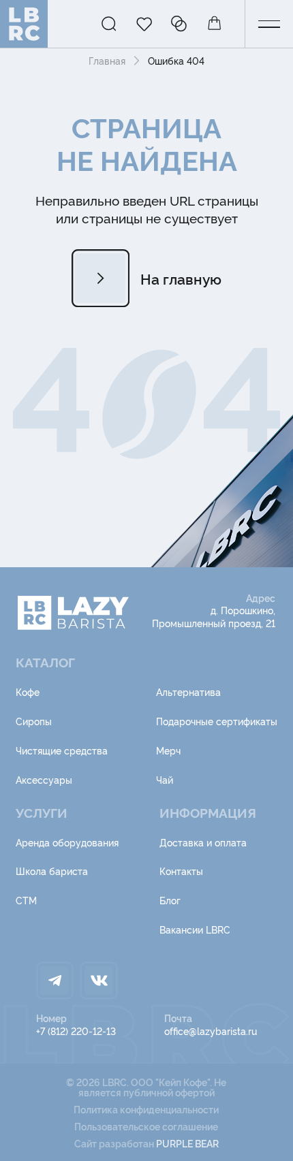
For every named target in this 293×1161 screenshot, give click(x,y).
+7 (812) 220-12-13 (76, 1030)
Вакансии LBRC (194, 929)
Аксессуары (44, 779)
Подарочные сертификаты (216, 720)
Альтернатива (188, 691)
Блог (170, 899)
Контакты (181, 870)
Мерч (168, 750)
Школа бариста (52, 870)
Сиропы (34, 720)
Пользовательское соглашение (146, 1126)
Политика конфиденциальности (146, 1109)
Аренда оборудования (67, 842)
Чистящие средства (62, 750)
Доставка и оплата (203, 842)
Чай (164, 779)
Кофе (28, 691)
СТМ (26, 899)
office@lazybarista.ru (210, 1030)
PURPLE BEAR (187, 1142)
